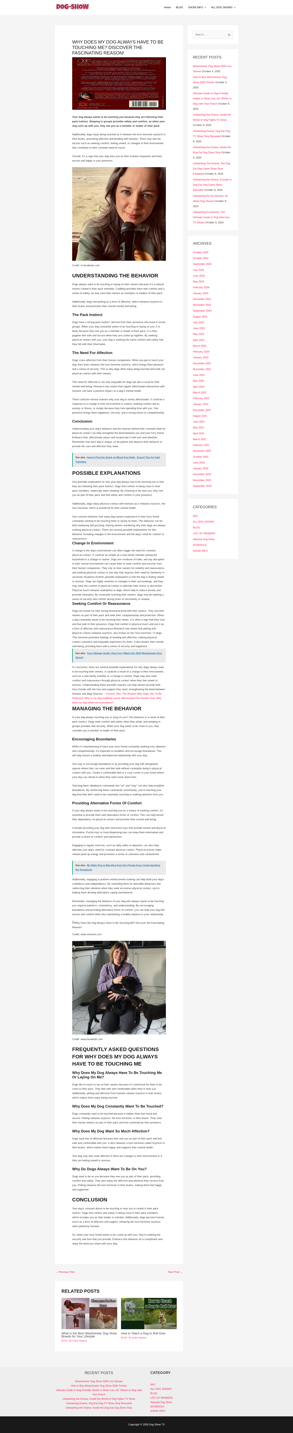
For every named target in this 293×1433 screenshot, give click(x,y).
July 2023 (198, 322)
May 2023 (198, 334)
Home (167, 7)
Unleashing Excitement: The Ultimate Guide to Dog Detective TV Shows (211, 217)
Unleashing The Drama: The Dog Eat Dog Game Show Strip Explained (211, 168)
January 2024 (200, 293)
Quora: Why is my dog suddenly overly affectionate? (106, 698)
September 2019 (202, 486)
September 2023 (202, 310)
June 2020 (199, 462)
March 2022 (199, 392)
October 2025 (200, 252)
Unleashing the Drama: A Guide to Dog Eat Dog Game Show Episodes (212, 184)
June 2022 (199, 375)
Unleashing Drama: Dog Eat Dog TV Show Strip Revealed (99, 1403)
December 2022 (202, 363)
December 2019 (202, 474)
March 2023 (199, 345)
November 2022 (202, 369)
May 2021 (198, 427)
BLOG (179, 7)
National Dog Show (204, 539)
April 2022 (198, 386)
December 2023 (202, 299)
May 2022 (198, 380)
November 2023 (202, 304)
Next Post (175, 1272)
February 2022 (201, 398)
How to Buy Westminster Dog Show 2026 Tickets (99, 1385)
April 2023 (198, 340)
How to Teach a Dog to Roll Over (143, 1333)
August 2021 (200, 415)
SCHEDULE (200, 545)
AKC (195, 515)
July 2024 (198, 270)
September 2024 (202, 264)
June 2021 (199, 421)
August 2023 (200, 316)
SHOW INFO (195, 7)
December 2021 (202, 410)
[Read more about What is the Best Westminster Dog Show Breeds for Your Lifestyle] (89, 1313)
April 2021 (198, 433)
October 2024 (200, 258)
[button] (204, 7)
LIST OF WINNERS (204, 533)
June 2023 (199, 328)
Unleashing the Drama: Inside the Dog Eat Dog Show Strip (99, 1407)
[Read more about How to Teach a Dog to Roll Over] (149, 1313)
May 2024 (198, 281)
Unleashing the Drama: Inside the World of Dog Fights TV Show (99, 1398)
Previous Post (65, 1272)
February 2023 (201, 351)
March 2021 (199, 439)
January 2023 (200, 357)
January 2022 (200, 404)
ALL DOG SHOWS (221, 7)
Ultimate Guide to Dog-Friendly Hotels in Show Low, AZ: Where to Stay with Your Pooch (212, 98)
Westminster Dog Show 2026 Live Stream (99, 1381)
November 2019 (202, 480)
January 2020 (200, 468)
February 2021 (201, 445)
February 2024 (201, 287)
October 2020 (200, 456)
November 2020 (202, 450)
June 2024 (199, 275)
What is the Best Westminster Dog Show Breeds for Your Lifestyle (89, 1335)
